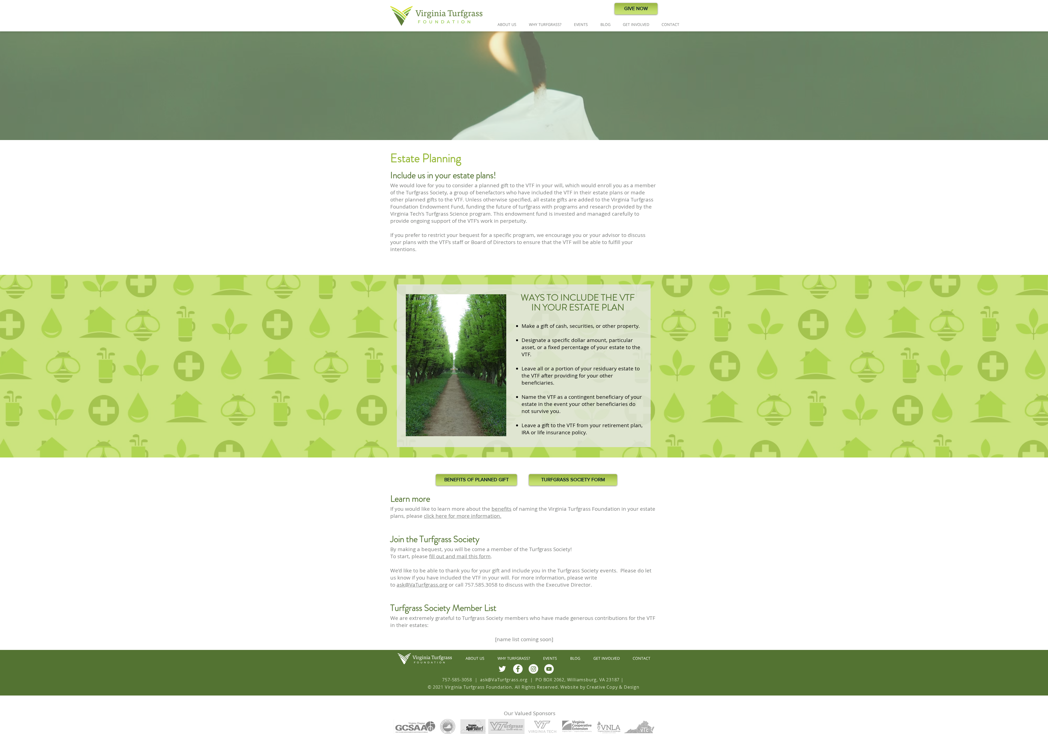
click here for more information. (462, 515)
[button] (507, 24)
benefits (501, 508)
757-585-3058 (457, 680)
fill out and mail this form (460, 556)
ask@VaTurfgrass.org (422, 584)
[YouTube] (549, 669)
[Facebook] (518, 669)
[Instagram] (533, 669)
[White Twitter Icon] (502, 669)
